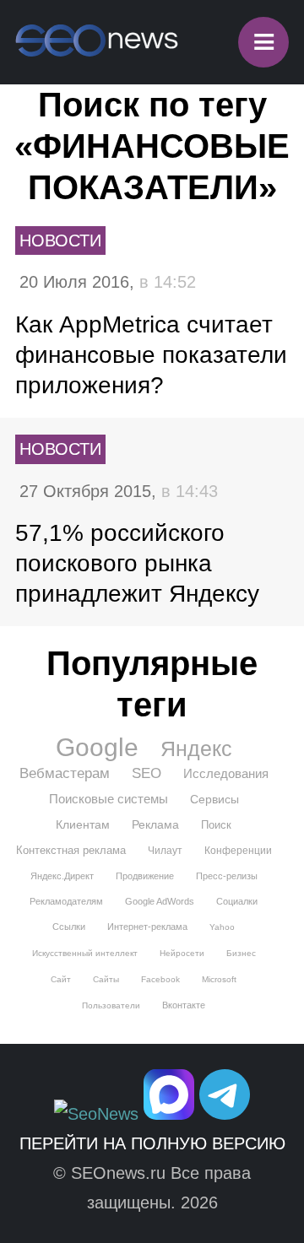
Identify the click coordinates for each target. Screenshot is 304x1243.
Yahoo (222, 927)
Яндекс (196, 748)
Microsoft (219, 979)
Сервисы (214, 799)
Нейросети (182, 953)
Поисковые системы (108, 799)
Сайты (106, 979)
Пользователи (111, 1005)
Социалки (237, 901)
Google (97, 747)
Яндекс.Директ (62, 876)
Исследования (226, 773)
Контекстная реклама (71, 850)
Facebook (160, 979)
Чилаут (165, 851)
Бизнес (241, 953)
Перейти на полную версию (152, 1143)
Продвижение (145, 876)
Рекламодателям (66, 901)
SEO (146, 773)
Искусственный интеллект (85, 953)
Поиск (216, 825)
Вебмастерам (64, 773)
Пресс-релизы (227, 876)
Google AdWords (159, 901)
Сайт (61, 979)
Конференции (238, 851)
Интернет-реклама (147, 926)
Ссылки (68, 926)
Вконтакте (183, 1005)
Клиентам (83, 824)
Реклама (155, 824)
